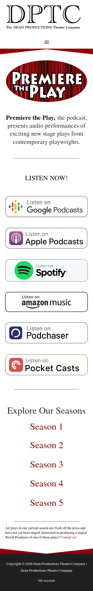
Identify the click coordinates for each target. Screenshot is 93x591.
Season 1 (46, 426)
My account (46, 580)
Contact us (67, 537)
